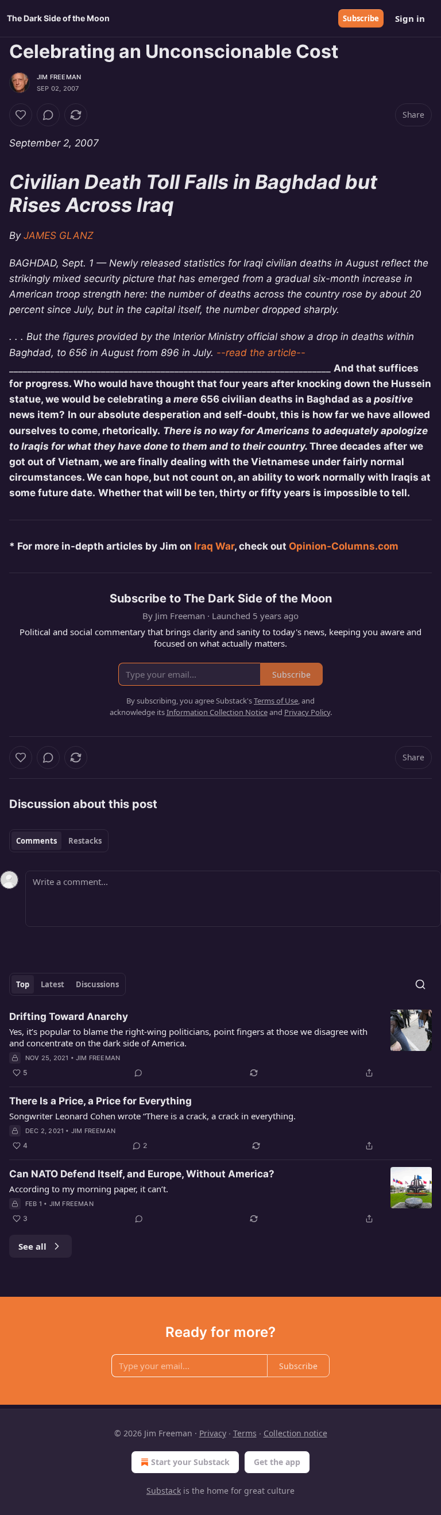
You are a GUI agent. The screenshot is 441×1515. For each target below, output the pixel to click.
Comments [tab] (36, 841)
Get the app (277, 1461)
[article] (220, 1045)
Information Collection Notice (217, 712)
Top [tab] (22, 984)
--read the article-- (260, 352)
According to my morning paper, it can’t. (88, 1189)
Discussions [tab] (97, 984)
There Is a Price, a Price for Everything (100, 1101)
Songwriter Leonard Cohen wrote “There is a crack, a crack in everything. (152, 1116)
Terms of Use (276, 700)
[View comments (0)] (48, 114)
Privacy (212, 1433)
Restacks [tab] (85, 841)
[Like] (20, 114)
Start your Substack (190, 1461)
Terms (245, 1433)
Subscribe (361, 18)
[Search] (420, 984)
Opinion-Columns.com (344, 546)
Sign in (410, 18)
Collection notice (295, 1433)
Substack (163, 1490)
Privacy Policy (307, 712)
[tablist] (59, 840)
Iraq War (214, 546)
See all (32, 1246)
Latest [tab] (52, 984)
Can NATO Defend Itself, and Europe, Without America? (141, 1174)
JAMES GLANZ (59, 235)
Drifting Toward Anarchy (68, 1016)
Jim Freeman (59, 77)
